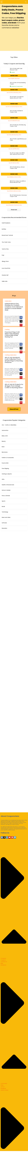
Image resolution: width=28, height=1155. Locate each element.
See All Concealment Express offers (14, 106)
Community (4, 1083)
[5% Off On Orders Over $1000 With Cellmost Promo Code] (5, 155)
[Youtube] (9, 837)
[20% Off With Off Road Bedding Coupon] (5, 85)
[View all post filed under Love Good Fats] (22, 268)
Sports (3, 501)
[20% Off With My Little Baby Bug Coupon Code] (5, 127)
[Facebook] (2, 837)
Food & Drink (5, 463)
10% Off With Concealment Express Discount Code (17, 97)
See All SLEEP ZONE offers (14, 78)
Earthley (4, 229)
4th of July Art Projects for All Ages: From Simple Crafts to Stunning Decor (14, 386)
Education (4, 528)
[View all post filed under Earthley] (23, 229)
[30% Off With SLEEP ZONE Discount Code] (5, 71)
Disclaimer (3, 965)
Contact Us (4, 961)
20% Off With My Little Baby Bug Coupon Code (18, 125)
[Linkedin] (15, 837)
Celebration (8, 301)
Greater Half (5, 275)
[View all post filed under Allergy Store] (22, 262)
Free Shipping (5, 468)
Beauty (4, 441)
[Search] (25, 2)
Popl (3, 255)
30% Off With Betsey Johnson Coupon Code (17, 167)
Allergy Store (5, 261)
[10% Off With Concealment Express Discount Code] (5, 99)
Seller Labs (4, 281)
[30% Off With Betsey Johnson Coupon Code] (5, 169)
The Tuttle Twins (6, 242)
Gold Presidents (6, 223)
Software (4, 523)
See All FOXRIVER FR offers (14, 120)
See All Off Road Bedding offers (14, 92)
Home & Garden (6, 490)
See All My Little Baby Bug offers (14, 134)
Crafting (7, 329)
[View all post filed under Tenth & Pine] (22, 249)
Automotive (5, 430)
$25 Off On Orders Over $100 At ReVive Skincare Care (18, 181)
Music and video (6, 517)
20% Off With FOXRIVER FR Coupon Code (16, 111)
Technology (5, 512)
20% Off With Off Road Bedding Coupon (18, 83)
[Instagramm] (7, 837)
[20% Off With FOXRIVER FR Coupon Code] (5, 113)
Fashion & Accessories (8, 457)
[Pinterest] (12, 837)
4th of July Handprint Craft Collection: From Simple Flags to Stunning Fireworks (14, 360)
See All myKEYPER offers (14, 148)
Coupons (3, 960)
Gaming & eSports (7, 474)
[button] (14, 900)
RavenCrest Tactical (7, 235)
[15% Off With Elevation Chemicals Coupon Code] (5, 197)
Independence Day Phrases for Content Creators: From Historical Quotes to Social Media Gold (14, 307)
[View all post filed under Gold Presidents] (22, 223)
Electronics (5, 452)
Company (3, 958)
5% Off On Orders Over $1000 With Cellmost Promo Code (17, 153)
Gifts (3, 479)
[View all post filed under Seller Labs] (23, 282)
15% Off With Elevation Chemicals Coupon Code (18, 195)
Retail (3, 506)
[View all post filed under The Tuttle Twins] (22, 242)
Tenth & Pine (5, 249)
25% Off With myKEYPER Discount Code (18, 139)
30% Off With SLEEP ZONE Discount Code (16, 69)
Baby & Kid (5, 436)
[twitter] (4, 837)
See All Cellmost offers (14, 163)
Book (3, 446)
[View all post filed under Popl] (24, 256)
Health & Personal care (8, 485)
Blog (2, 963)
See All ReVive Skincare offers (14, 191)
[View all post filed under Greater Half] (22, 275)
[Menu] (1, 2)
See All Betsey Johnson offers (14, 177)
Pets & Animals (6, 495)
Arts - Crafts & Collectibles (9, 425)
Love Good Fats (6, 268)
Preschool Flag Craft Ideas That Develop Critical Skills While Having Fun (12, 334)
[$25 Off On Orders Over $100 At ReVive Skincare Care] (5, 183)
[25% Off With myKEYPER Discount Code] (5, 141)
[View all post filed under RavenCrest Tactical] (21, 235)
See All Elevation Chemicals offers (14, 205)
